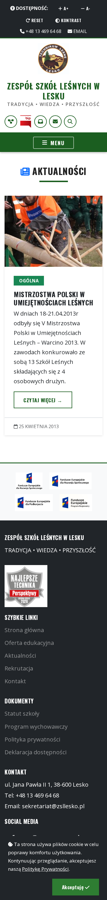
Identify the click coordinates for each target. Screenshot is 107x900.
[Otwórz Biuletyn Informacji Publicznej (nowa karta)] (25, 121)
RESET (36, 20)
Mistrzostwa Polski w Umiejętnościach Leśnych (53, 298)
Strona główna (24, 630)
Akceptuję (73, 887)
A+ (65, 8)
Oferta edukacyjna (29, 643)
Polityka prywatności (32, 739)
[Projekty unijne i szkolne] (11, 121)
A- (87, 8)
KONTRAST (71, 20)
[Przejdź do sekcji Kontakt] (55, 121)
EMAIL (79, 31)
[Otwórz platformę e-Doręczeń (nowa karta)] (40, 121)
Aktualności (20, 655)
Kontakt (15, 681)
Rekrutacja (19, 668)
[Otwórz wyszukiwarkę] (70, 121)
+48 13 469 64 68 (43, 31)
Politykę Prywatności (45, 869)
